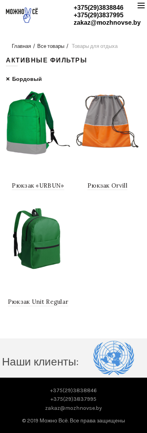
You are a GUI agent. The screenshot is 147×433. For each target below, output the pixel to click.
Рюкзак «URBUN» (38, 185)
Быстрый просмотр (63, 97)
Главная (21, 46)
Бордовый (27, 79)
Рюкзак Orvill (107, 185)
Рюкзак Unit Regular (38, 301)
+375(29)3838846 (98, 7)
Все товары (50, 46)
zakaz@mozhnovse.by (107, 22)
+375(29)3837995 (98, 15)
